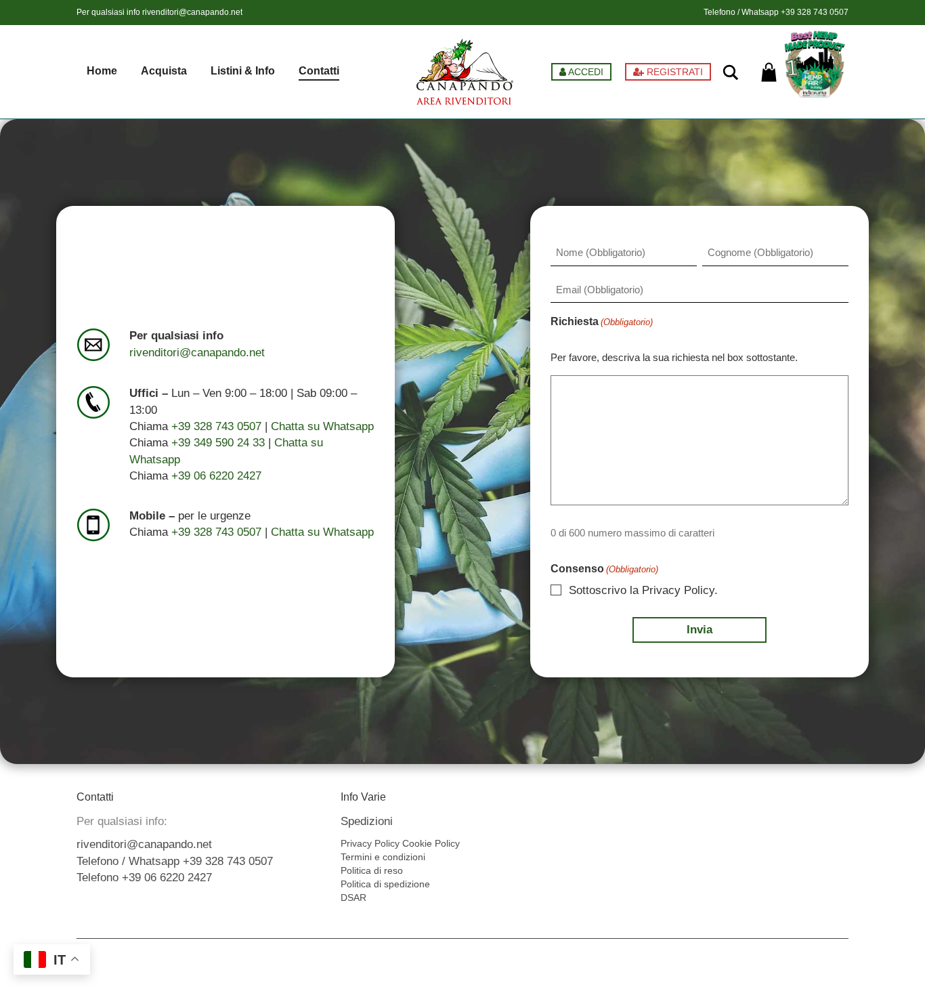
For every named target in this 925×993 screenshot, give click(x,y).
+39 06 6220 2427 (216, 475)
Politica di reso (372, 870)
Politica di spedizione (385, 884)
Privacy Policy (370, 843)
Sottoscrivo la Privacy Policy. (643, 590)
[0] (769, 72)
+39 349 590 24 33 (218, 442)
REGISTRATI (673, 71)
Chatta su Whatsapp (322, 426)
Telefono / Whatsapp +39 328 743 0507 (175, 861)
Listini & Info (243, 71)
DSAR (353, 897)
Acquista (164, 71)
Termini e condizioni (383, 856)
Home (102, 71)
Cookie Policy (431, 843)
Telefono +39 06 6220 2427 (144, 877)
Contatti (319, 71)
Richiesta (602, 321)
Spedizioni (367, 821)
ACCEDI (584, 71)
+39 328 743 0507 (814, 12)
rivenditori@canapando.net (192, 12)
